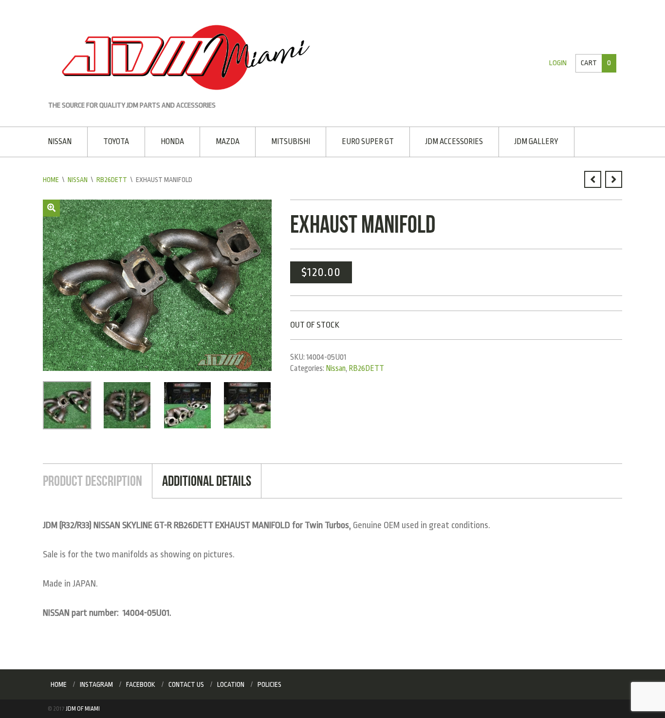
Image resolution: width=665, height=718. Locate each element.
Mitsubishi (290, 141)
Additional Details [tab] (206, 481)
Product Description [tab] (92, 481)
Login (558, 63)
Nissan (60, 141)
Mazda (228, 141)
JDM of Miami (83, 708)
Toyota (116, 141)
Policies (269, 684)
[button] (51, 208)
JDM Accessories (454, 141)
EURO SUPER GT (368, 141)
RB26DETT (111, 180)
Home (51, 180)
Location (230, 684)
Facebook (140, 684)
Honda (172, 141)
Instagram (96, 684)
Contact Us (186, 684)
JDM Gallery (536, 141)
